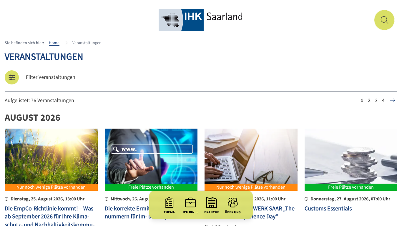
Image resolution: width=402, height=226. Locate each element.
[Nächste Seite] (392, 100)
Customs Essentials (328, 209)
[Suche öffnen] (384, 20)
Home (54, 43)
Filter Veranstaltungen (50, 77)
